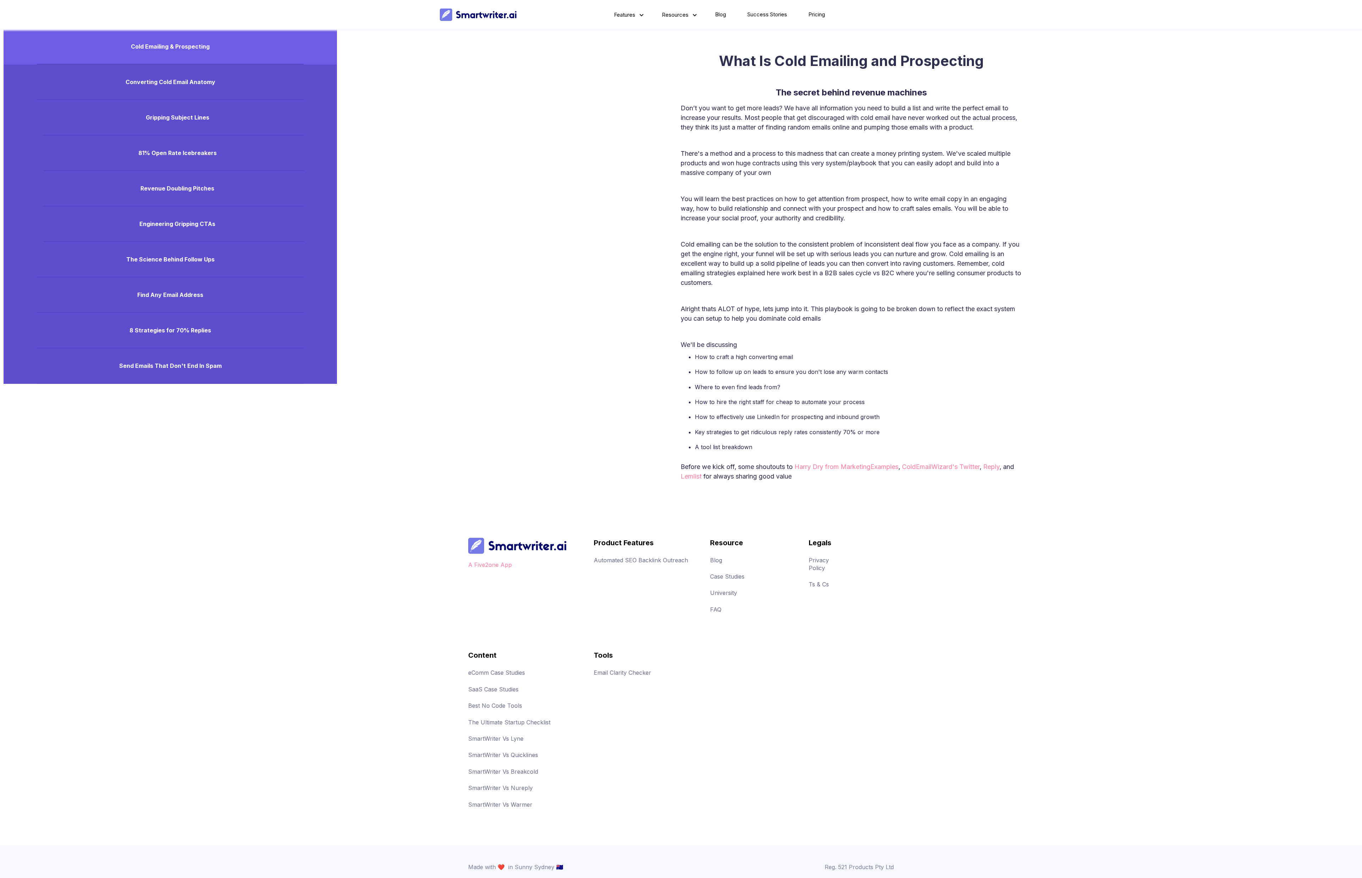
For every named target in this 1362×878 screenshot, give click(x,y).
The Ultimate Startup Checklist (509, 722)
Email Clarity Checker (622, 672)
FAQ (715, 609)
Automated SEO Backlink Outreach (641, 560)
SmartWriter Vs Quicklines (503, 754)
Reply (991, 466)
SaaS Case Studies (493, 689)
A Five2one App (490, 564)
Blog (720, 14)
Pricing (816, 14)
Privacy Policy (819, 564)
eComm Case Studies (496, 672)
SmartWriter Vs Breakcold (503, 771)
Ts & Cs (819, 584)
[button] (627, 14)
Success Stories (767, 14)
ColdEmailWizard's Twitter (941, 466)
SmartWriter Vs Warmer (500, 804)
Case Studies (727, 576)
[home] (478, 15)
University (723, 592)
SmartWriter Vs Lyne (496, 738)
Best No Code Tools (495, 705)
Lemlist (691, 476)
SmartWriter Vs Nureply (500, 787)
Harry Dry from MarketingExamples (846, 466)
